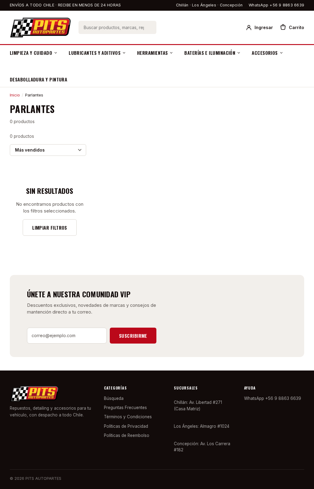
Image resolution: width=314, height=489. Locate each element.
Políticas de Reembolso (126, 435)
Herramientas (152, 52)
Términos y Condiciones (128, 416)
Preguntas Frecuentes (125, 407)
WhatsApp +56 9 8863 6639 (276, 5)
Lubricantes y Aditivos (95, 52)
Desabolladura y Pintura (38, 79)
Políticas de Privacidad (126, 426)
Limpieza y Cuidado (31, 52)
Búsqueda (114, 398)
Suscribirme (133, 335)
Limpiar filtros (49, 227)
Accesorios (265, 52)
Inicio (15, 94)
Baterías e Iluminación (209, 52)
